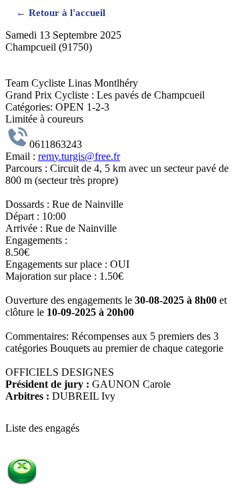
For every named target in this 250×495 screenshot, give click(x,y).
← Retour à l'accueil (60, 12)
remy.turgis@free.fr (79, 156)
